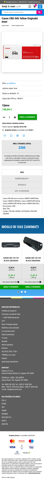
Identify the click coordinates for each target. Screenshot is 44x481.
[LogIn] (29, 6)
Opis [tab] (22, 172)
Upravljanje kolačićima (10, 362)
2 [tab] (22, 292)
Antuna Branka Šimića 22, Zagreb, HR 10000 (18, 373)
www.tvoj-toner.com (34, 473)
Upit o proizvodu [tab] (22, 191)
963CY (4, 421)
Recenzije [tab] (22, 185)
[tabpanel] (11, 261)
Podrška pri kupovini (9, 311)
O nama (4, 338)
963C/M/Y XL (6, 417)
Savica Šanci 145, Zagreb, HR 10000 (15, 380)
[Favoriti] (5, 135)
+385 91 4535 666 (31, 387)
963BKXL (5, 414)
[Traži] (39, 12)
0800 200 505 (22, 2)
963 (3, 407)
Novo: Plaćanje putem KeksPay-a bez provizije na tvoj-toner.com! (10, 327)
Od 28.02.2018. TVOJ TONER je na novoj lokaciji (9, 354)
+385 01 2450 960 (25, 384)
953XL (4, 404)
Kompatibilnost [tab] (22, 179)
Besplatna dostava (11, 2)
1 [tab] (18, 292)
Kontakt (4, 341)
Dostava (5, 348)
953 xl (4, 400)
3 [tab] (25, 292)
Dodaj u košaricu (27, 117)
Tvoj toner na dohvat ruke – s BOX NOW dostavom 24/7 (11, 317)
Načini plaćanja (7, 345)
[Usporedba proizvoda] (11, 135)
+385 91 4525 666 (12, 387)
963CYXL (5, 424)
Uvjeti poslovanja (8, 334)
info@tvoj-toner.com (34, 2)
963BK (4, 410)
